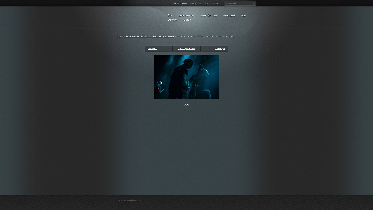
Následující (220, 48)
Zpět (186, 105)
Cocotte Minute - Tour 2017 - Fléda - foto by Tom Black (149, 36)
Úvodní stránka (181, 3)
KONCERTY (172, 20)
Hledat (253, 3)
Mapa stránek (197, 3)
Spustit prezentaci (186, 48)
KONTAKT (187, 20)
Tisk (216, 3)
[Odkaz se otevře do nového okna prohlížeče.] (186, 76)
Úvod (170, 15)
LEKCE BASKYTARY (186, 15)
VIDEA (243, 15)
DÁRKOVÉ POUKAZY (209, 15)
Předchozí (152, 48)
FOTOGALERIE (229, 15)
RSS (208, 3)
